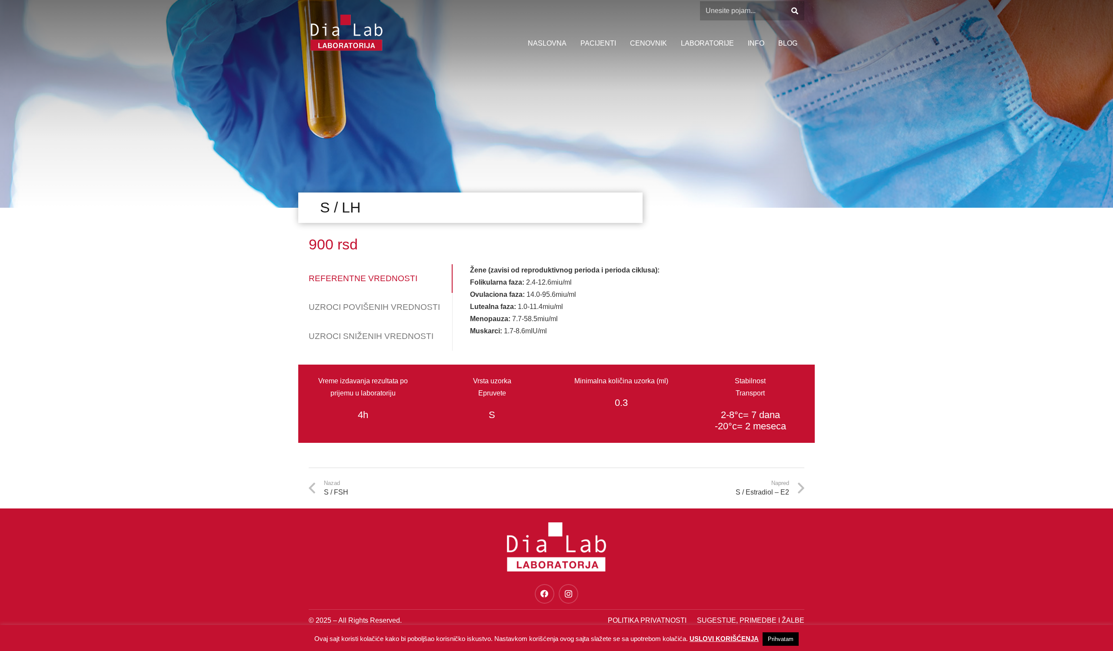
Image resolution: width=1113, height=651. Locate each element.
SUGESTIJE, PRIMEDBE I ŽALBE (750, 620)
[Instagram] (568, 594)
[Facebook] (544, 594)
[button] (768, 43)
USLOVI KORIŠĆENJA (724, 638)
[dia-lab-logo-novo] (346, 32)
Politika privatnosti (647, 620)
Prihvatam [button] (780, 639)
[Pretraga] (794, 11)
